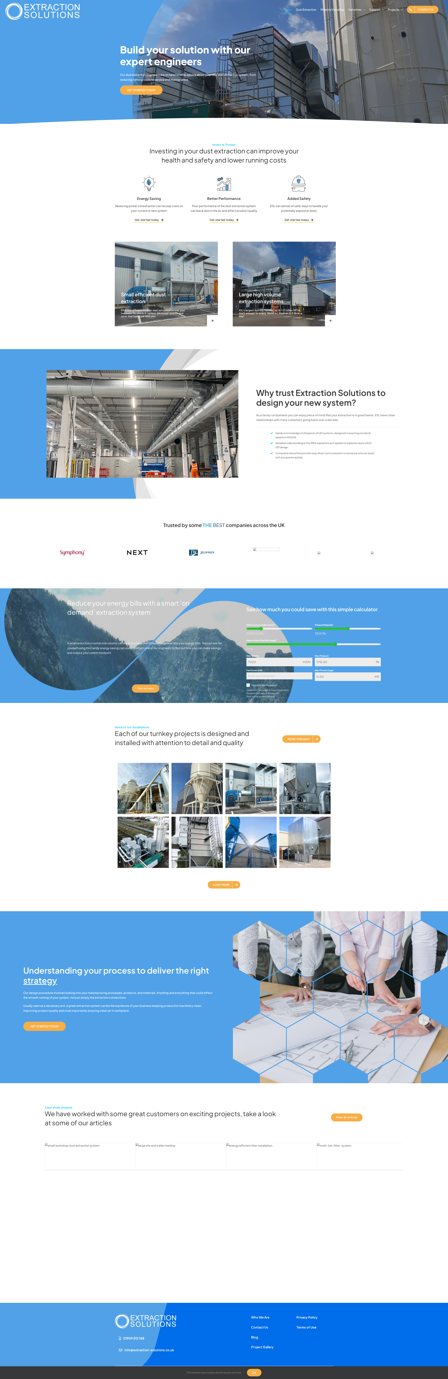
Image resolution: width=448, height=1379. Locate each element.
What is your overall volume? (260, 625)
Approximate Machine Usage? (261, 640)
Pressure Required (324, 625)
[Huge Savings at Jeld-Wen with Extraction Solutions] (224, 1145)
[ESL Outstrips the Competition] (133, 1145)
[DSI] (325, 553)
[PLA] (380, 553)
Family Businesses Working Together (359, 1155)
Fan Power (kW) (254, 670)
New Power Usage (324, 670)
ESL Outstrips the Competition (81, 1155)
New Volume (252, 656)
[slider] (261, 628)
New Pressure (321, 656)
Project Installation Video (257, 1155)
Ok (254, 1372)
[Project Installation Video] (314, 1145)
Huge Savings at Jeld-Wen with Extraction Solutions (193, 1155)
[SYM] (72, 548)
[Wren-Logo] (266, 549)
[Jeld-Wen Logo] (201, 550)
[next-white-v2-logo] (137, 541)
